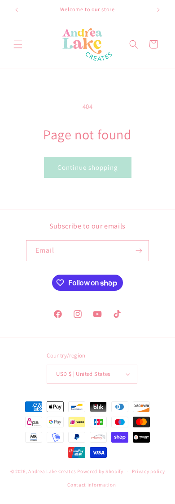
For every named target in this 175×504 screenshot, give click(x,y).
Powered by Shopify (100, 471)
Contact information (91, 485)
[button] (18, 44)
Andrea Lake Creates (52, 471)
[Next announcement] (158, 10)
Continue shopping (87, 167)
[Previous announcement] (16, 10)
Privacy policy (148, 471)
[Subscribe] (139, 250)
